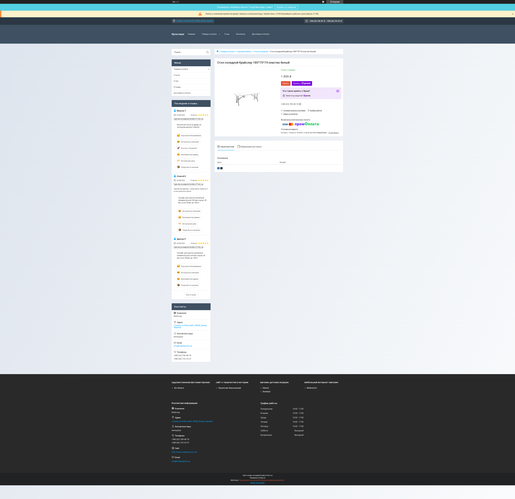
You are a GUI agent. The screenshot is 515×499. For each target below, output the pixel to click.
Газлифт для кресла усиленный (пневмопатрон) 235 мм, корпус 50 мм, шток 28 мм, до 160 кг (192, 200)
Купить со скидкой (286, 7)
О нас (227, 34)
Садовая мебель (244, 51)
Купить (286, 83)
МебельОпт (312, 388)
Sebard (266, 388)
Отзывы (177, 87)
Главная (191, 34)
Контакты (240, 34)
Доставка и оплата (260, 34)
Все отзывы (191, 295)
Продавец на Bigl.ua (257, 478)
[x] (221, 169)
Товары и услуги (209, 34)
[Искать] (207, 52)
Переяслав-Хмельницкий (229, 388)
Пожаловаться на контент (249, 480)
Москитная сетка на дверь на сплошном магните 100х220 (189, 126)
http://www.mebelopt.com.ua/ (184, 452)
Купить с (297, 83)
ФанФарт (267, 391)
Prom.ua (269, 475)
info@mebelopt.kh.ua (183, 346)
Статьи (177, 75)
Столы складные (260, 51)
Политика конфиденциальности (272, 480)
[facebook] (218, 169)
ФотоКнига (179, 388)
